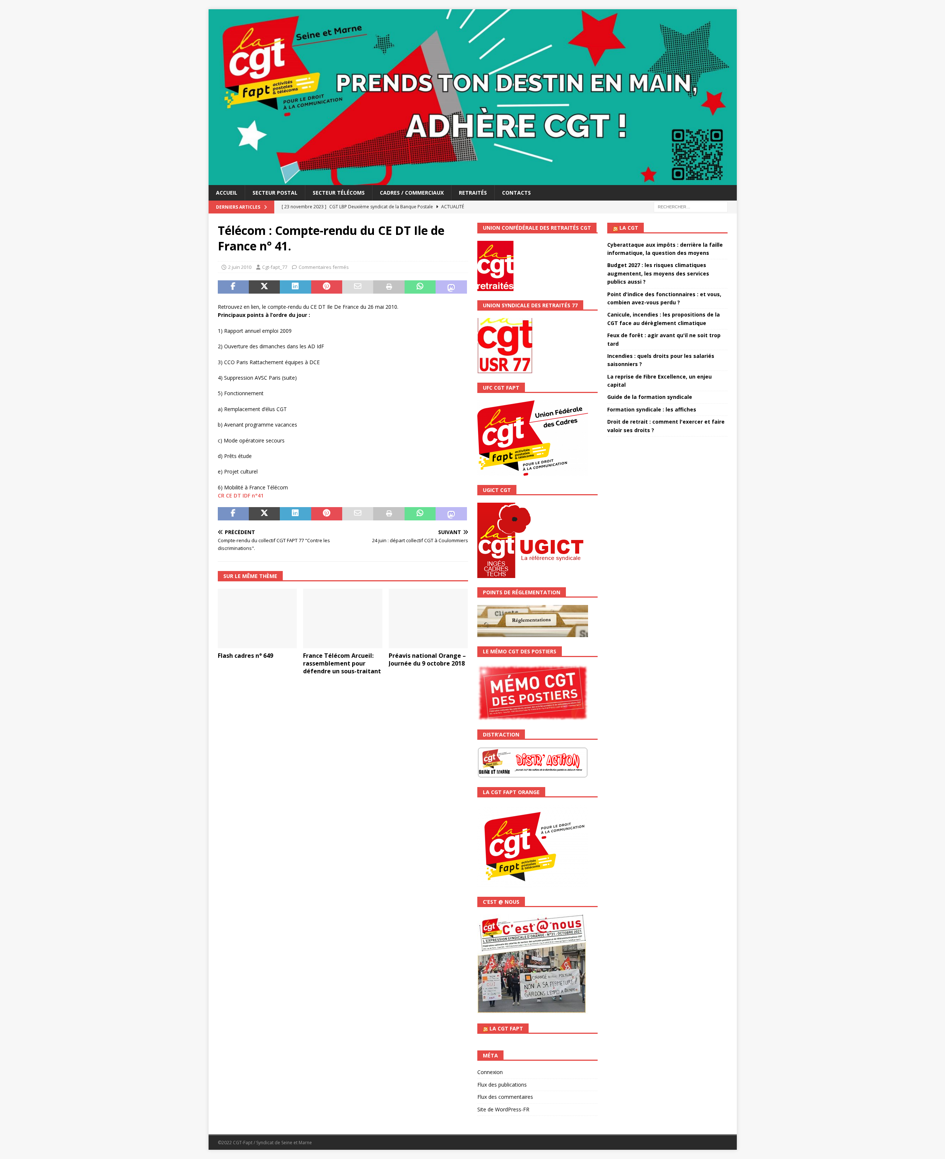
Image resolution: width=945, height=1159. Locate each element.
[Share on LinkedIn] (295, 287)
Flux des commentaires (505, 1096)
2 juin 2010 (239, 267)
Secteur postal (275, 192)
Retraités (473, 192)
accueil (226, 192)
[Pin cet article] (326, 287)
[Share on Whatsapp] (420, 287)
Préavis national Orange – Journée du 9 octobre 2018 (427, 659)
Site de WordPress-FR (503, 1109)
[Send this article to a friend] (357, 287)
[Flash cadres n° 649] (257, 618)
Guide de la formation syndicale (649, 396)
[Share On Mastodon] (451, 287)
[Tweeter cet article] (264, 287)
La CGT (628, 227)
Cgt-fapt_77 (274, 267)
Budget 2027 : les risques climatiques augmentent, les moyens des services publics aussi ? (658, 273)
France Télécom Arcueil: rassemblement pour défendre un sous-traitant (342, 663)
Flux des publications (502, 1084)
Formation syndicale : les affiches (651, 409)
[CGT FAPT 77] (473, 180)
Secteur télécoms (339, 192)
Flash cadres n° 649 (245, 656)
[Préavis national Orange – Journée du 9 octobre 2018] (428, 618)
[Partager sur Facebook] (233, 287)
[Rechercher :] (691, 206)
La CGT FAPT (506, 1028)
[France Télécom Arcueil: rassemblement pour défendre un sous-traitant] (342, 618)
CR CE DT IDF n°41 (241, 495)
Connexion (490, 1072)
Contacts (516, 192)
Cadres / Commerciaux (412, 192)
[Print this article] (388, 287)
